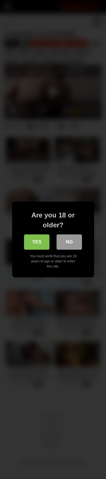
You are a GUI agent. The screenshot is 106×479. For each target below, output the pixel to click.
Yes (37, 241)
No (69, 241)
